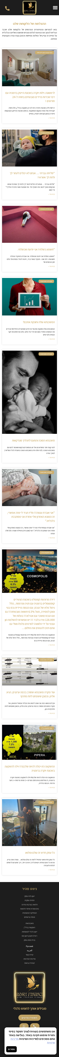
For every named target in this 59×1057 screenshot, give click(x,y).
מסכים (11, 1049)
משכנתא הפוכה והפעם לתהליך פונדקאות (33, 440)
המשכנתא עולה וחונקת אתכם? (39, 322)
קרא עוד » (51, 118)
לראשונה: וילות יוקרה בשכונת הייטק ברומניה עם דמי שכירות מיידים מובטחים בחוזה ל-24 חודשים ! (30, 97)
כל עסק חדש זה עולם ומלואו (40, 852)
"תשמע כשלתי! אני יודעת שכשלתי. (36, 249)
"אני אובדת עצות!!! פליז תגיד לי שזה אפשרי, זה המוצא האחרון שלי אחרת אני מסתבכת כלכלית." (31, 517)
